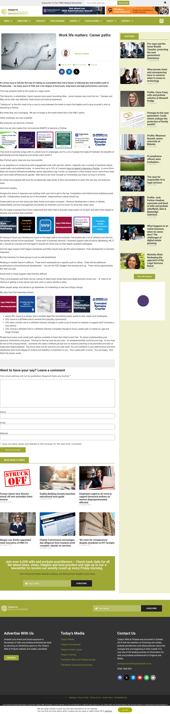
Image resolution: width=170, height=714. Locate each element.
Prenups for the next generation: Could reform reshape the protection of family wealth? (158, 118)
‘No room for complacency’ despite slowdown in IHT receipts (96, 541)
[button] (62, 72)
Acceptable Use (120, 697)
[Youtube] (140, 677)
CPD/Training (57, 21)
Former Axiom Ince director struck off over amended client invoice (16, 496)
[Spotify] (146, 677)
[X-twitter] (126, 677)
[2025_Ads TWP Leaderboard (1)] (137, 13)
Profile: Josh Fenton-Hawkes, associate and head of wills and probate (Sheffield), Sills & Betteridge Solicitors (157, 206)
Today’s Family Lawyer (71, 649)
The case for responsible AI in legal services (156, 180)
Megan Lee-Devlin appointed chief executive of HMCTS (15, 541)
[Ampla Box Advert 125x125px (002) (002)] (82, 147)
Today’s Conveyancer (70, 644)
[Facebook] (120, 677)
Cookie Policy (107, 697)
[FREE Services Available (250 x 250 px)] (8, 232)
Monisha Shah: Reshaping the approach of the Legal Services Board (155, 260)
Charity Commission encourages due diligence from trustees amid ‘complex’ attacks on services (57, 542)
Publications (92, 21)
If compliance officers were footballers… (154, 159)
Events (73, 21)
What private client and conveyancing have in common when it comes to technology (157, 75)
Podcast (40, 21)
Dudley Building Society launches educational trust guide (57, 495)
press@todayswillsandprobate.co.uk (134, 663)
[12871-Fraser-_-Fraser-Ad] (26, 311)
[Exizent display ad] (26, 232)
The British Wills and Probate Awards (78, 659)
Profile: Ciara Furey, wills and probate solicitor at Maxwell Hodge (157, 96)
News (6, 21)
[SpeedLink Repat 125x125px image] (100, 147)
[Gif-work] (63, 232)
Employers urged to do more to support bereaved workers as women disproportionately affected (95, 498)
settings (108, 711)
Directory (22, 21)
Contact (125, 21)
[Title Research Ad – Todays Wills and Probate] (100, 232)
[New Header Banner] (73, 13)
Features (94, 65)
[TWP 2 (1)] (45, 311)
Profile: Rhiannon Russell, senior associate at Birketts (156, 140)
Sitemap (72, 697)
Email (2, 423)
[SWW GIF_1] (45, 233)
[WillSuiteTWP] (8, 147)
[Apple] (153, 677)
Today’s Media (67, 639)
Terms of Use (95, 697)
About (110, 21)
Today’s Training (68, 654)
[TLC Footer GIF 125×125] (45, 147)
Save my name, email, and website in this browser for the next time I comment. (42, 444)
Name (3, 412)
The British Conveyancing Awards (76, 665)
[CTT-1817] (142, 319)
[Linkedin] (133, 677)
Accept (125, 710)
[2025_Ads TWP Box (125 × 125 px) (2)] (26, 147)
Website (4, 433)
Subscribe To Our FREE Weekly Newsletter (62, 3)
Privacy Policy (83, 697)
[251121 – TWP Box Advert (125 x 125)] (63, 147)
